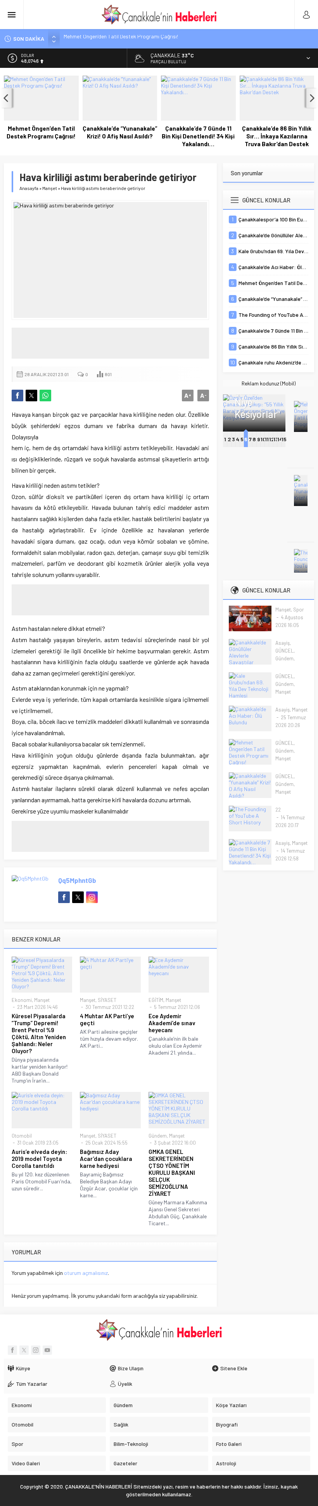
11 (267, 439)
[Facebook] (12, 1350)
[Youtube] (47, 1350)
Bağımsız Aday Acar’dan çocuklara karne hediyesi (106, 1158)
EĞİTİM (156, 1000)
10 (263, 439)
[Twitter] (24, 1350)
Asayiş (282, 643)
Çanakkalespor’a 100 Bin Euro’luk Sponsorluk (116, 38)
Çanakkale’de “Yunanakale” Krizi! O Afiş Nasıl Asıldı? (120, 132)
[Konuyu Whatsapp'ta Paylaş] (45, 395)
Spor (298, 609)
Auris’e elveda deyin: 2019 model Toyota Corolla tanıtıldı (39, 1158)
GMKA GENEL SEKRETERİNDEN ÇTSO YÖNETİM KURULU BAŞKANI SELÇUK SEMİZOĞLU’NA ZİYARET (172, 1172)
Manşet (49, 188)
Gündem (158, 1136)
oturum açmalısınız (86, 1272)
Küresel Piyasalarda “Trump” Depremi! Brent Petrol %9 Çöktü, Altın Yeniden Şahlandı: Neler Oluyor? (39, 1033)
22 (278, 810)
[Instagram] (35, 1350)
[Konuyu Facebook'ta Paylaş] (17, 395)
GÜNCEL (284, 651)
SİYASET (107, 1000)
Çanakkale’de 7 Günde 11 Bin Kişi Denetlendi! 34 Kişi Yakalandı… (198, 136)
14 (280, 439)
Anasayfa (28, 188)
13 (275, 439)
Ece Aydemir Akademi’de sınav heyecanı (172, 1022)
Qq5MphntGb (77, 880)
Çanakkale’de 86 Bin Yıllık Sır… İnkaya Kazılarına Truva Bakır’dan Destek (276, 136)
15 (284, 439)
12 (272, 439)
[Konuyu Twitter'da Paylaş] (31, 395)
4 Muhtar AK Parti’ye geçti (107, 1019)
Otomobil (22, 1136)
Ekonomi (22, 1000)
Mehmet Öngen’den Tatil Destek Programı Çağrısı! (41, 132)
